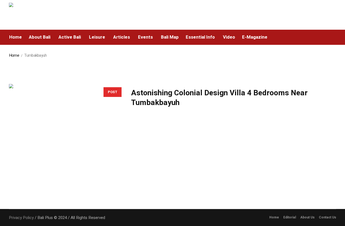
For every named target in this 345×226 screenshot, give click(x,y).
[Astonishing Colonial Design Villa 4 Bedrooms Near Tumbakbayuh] (64, 139)
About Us (307, 217)
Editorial (289, 217)
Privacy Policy (21, 218)
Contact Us (327, 217)
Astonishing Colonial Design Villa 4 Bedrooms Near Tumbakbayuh (219, 97)
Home (14, 55)
